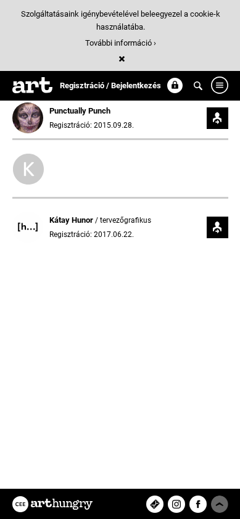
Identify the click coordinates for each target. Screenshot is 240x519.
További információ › (120, 43)
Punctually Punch (79, 110)
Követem (217, 118)
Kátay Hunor (72, 220)
